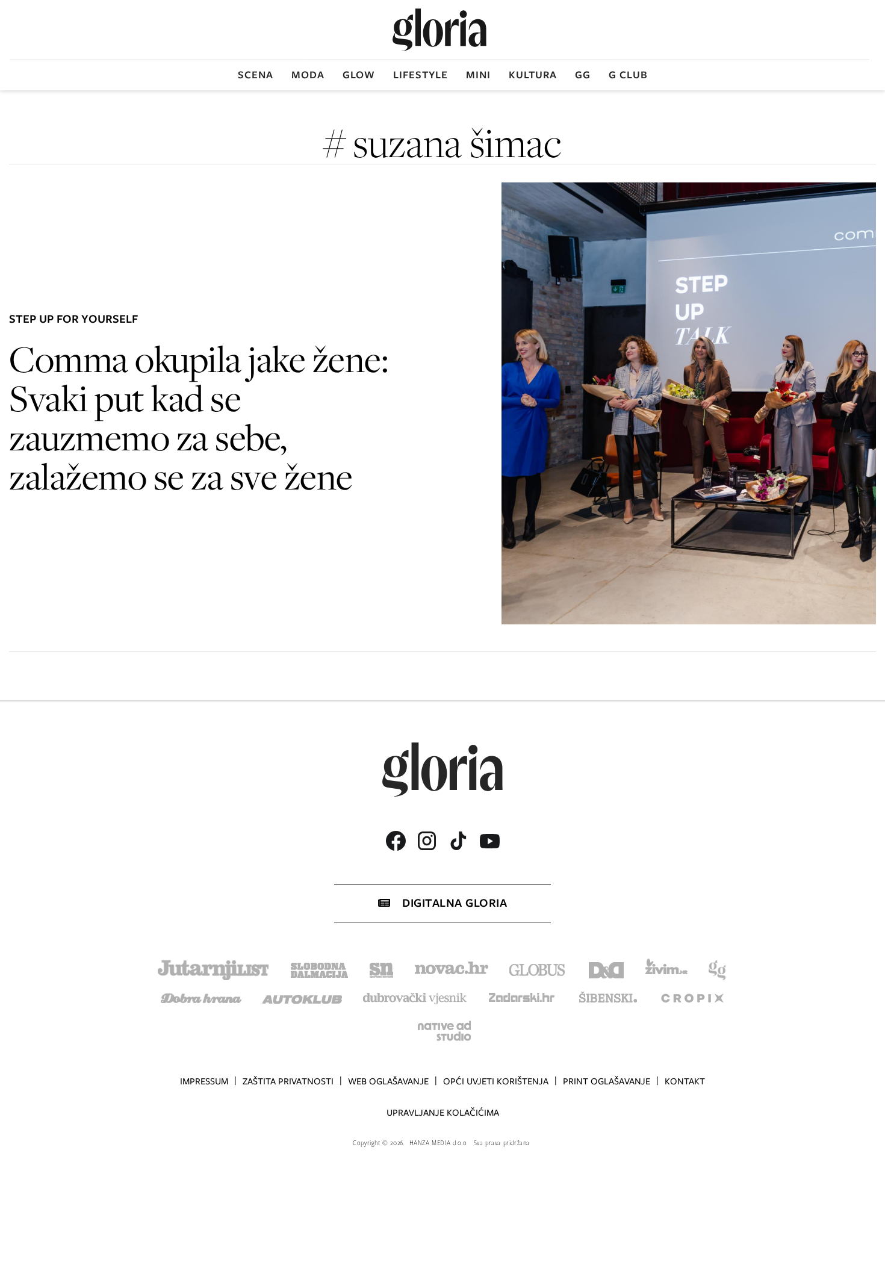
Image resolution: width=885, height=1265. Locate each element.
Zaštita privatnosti (288, 1081)
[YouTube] (489, 841)
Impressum (204, 1081)
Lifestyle (420, 74)
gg (583, 74)
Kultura (533, 74)
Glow (359, 74)
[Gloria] (439, 29)
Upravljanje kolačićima (443, 1112)
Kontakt (685, 1081)
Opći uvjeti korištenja (495, 1081)
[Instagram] (426, 840)
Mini (478, 74)
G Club (628, 74)
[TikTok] (458, 840)
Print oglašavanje (606, 1081)
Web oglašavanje (388, 1081)
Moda (307, 74)
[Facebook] (395, 841)
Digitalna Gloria (454, 903)
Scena (255, 74)
